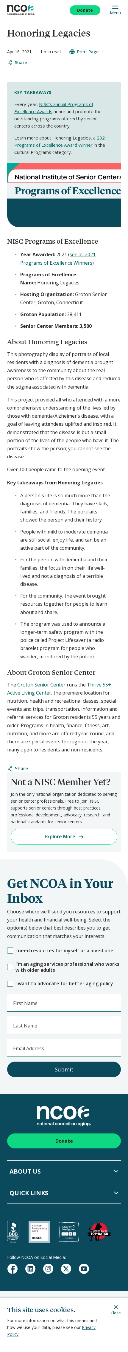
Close (116, 1312)
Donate (85, 10)
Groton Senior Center (41, 684)
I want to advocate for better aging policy (64, 983)
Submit (64, 1069)
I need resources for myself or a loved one (64, 951)
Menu (115, 12)
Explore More (60, 836)
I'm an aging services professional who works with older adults (67, 967)
